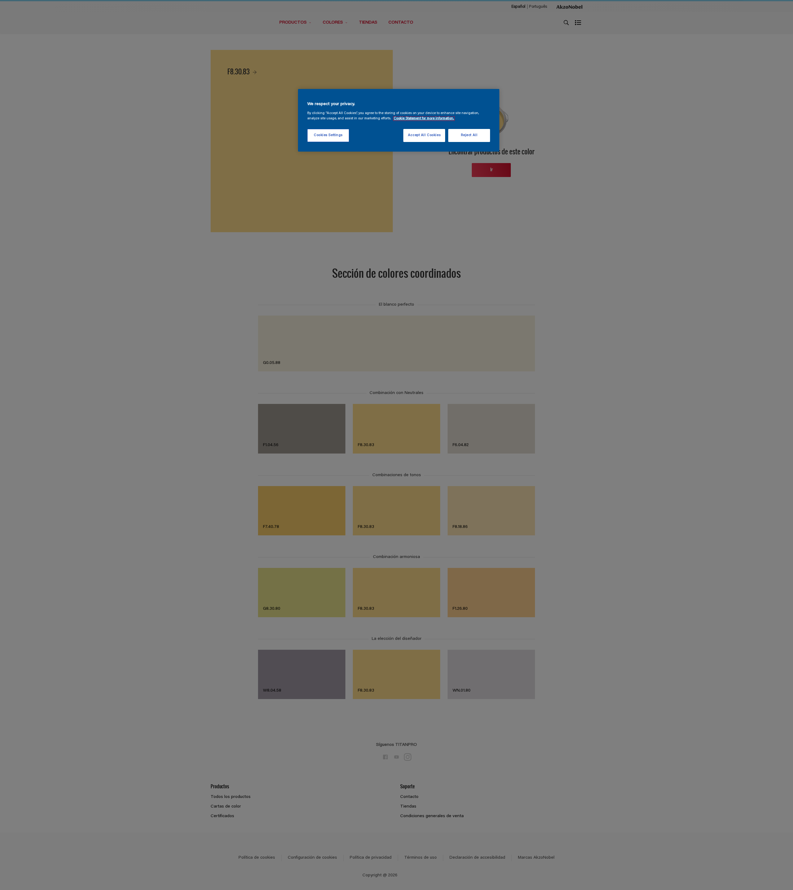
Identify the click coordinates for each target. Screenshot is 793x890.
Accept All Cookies (424, 135)
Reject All (469, 135)
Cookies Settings (328, 135)
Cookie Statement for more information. (424, 118)
